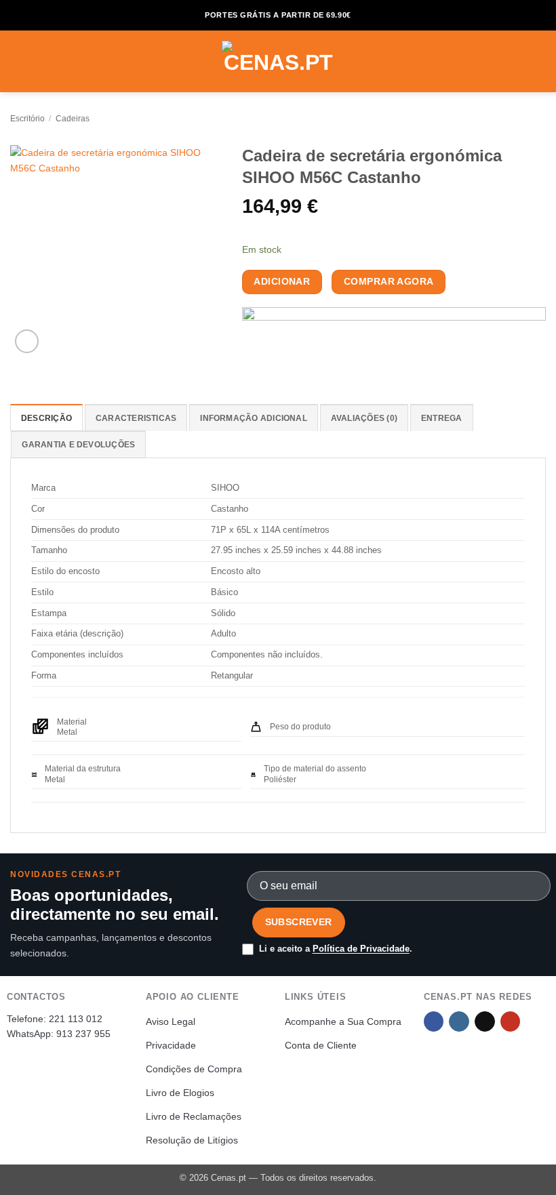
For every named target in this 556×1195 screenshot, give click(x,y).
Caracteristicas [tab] (136, 418)
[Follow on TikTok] (485, 1021)
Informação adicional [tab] (253, 418)
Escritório (27, 119)
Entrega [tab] (441, 418)
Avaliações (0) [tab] (364, 418)
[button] (17, 61)
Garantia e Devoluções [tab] (78, 445)
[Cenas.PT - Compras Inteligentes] (278, 61)
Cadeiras (73, 119)
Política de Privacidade (361, 949)
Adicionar (282, 281)
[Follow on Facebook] (434, 1021)
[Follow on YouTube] (510, 1021)
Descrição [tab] (46, 418)
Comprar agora (388, 281)
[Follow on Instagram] (459, 1021)
